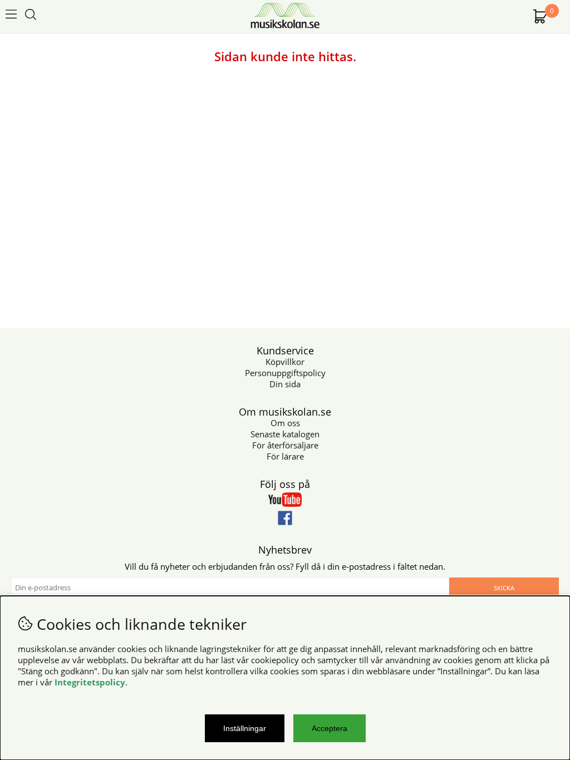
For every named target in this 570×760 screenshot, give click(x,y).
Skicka (504, 588)
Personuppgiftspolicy (285, 372)
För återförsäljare (285, 445)
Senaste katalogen (285, 434)
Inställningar (244, 728)
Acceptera (329, 728)
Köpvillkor (285, 361)
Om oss (285, 422)
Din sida (285, 383)
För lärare (285, 456)
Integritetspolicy (90, 682)
